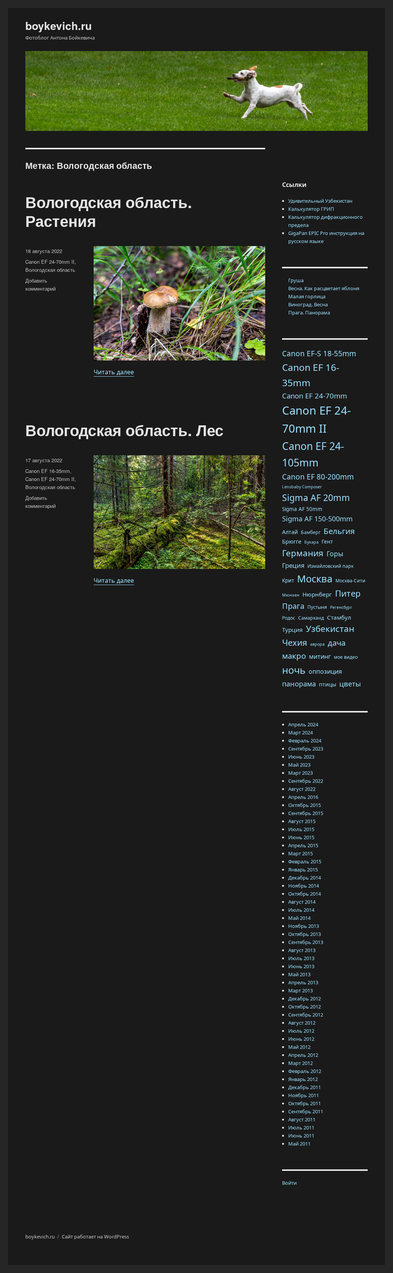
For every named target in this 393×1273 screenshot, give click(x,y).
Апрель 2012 (303, 1054)
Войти (289, 1182)
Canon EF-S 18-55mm (319, 354)
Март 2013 (300, 990)
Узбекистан (330, 629)
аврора (317, 644)
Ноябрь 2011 (303, 1095)
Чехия (294, 642)
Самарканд (311, 618)
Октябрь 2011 (304, 1103)
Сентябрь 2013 (305, 942)
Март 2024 (300, 732)
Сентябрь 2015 (305, 813)
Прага (293, 606)
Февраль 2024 (304, 740)
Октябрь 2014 (304, 893)
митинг (320, 656)
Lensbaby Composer (302, 486)
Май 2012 (299, 1046)
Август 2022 (301, 788)
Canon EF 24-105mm (313, 454)
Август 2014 (301, 901)
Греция (293, 565)
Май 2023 (299, 764)
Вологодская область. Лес (124, 430)
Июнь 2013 (301, 966)
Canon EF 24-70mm (314, 395)
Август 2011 (301, 1119)
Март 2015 (300, 853)
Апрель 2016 (303, 797)
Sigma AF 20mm (316, 497)
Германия (303, 553)
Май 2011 (299, 1143)
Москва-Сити (350, 580)
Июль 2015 (301, 829)
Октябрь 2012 (304, 1006)
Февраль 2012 (304, 1071)
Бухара (311, 542)
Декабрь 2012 (304, 998)
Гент (327, 541)
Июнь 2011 (301, 1135)
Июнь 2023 (301, 756)
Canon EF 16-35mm (47, 470)
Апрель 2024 (303, 724)
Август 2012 (301, 1022)
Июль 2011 (301, 1127)
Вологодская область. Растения (108, 211)
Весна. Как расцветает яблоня (323, 288)
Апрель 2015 (303, 845)
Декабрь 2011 (304, 1087)
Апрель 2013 (303, 982)
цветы (350, 683)
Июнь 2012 (301, 1038)
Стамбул (339, 617)
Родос (288, 618)
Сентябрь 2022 (305, 780)
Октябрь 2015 (304, 805)
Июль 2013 (301, 958)
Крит (288, 580)
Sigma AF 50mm (302, 509)
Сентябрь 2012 (305, 1014)
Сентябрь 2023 (305, 748)
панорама (299, 683)
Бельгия (339, 531)
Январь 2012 (303, 1079)
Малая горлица (306, 296)
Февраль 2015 (304, 861)
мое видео (346, 657)
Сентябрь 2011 (305, 1111)
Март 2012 (300, 1063)
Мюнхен (290, 595)
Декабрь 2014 (304, 877)
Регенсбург (341, 607)
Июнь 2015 (301, 837)
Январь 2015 (303, 869)
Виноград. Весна (308, 304)
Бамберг (310, 532)
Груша (296, 280)
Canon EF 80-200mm (318, 477)
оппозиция (325, 671)
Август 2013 (301, 950)
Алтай (290, 532)
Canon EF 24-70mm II (49, 261)
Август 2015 (301, 821)
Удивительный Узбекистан (320, 200)
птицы (327, 684)
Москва (314, 578)
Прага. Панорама (309, 312)
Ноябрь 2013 (303, 926)
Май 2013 (299, 974)
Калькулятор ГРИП (311, 208)
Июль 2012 (301, 1030)
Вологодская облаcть (50, 269)
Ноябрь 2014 (303, 885)
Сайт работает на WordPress (95, 1236)
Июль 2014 (301, 909)
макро (294, 655)
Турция (292, 629)
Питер (348, 593)
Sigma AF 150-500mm (317, 518)
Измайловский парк (330, 566)
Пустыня (317, 607)
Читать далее (114, 372)
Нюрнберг (317, 594)
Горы (335, 553)
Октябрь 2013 (304, 934)
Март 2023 (300, 772)
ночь (293, 669)
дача (336, 642)
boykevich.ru (58, 25)
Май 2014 (299, 917)
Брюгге (291, 541)
